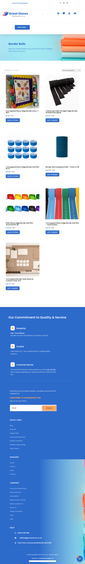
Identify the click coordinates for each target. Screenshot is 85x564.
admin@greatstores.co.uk (31, 538)
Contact (13, 474)
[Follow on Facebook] (60, 3)
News (12, 470)
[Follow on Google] (67, 3)
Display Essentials (16, 441)
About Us (13, 507)
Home (12, 463)
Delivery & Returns (16, 504)
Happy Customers (16, 511)
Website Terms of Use (17, 500)
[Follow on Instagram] (63, 3)
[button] (12, 76)
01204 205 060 (50, 370)
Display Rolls (14, 433)
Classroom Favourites (17, 437)
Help (11, 519)
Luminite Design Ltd (46, 558)
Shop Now (21, 27)
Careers (12, 466)
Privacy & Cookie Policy (18, 488)
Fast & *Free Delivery (20, 3)
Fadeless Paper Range (17, 445)
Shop (12, 515)
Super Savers (14, 448)
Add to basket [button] (52, 120)
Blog (11, 425)
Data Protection (15, 492)
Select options (12, 120)
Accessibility (14, 496)
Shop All (13, 429)
